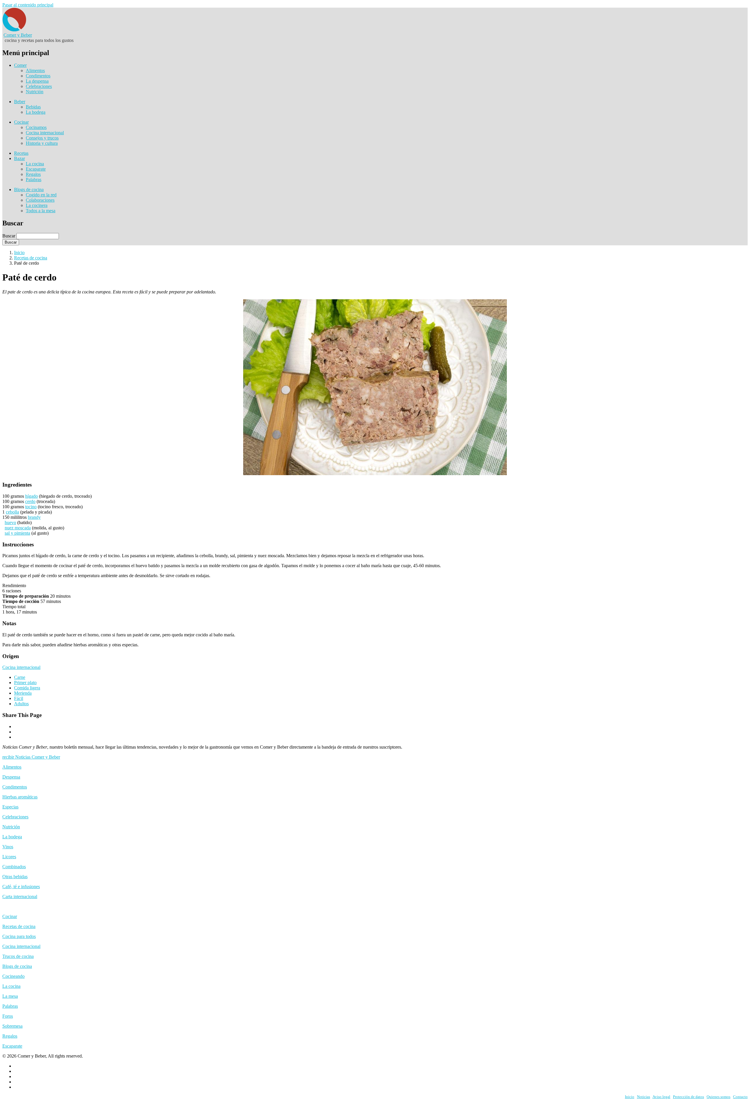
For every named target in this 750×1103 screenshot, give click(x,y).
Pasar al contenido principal (27, 4)
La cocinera (36, 205)
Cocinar (21, 122)
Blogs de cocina (29, 189)
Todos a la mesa (40, 210)
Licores (9, 856)
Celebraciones (39, 86)
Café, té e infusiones (21, 886)
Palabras (33, 179)
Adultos (21, 703)
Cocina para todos (19, 936)
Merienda (23, 693)
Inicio (19, 252)
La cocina (35, 163)
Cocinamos (36, 127)
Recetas (21, 153)
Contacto (740, 1096)
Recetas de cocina (30, 257)
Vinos (7, 846)
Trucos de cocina (18, 956)
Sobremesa (12, 1026)
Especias (10, 806)
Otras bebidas (15, 876)
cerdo (30, 501)
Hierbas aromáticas (20, 796)
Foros (7, 1016)
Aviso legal (661, 1096)
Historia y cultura (42, 143)
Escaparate (36, 168)
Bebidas (33, 106)
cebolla (12, 511)
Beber (19, 101)
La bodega (35, 112)
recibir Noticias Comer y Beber (31, 756)
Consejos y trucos (42, 137)
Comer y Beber (18, 35)
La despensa (37, 81)
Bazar (19, 158)
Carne (19, 677)
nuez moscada (18, 527)
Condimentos (38, 75)
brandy (34, 517)
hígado (31, 496)
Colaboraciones (40, 200)
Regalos (33, 174)
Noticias (643, 1096)
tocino (31, 506)
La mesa (10, 996)
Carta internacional (19, 896)
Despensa (11, 776)
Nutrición (34, 91)
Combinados (14, 866)
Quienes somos (718, 1096)
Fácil (18, 698)
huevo (10, 522)
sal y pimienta (17, 533)
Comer (20, 65)
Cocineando (13, 976)
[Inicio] (14, 29)
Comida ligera (27, 687)
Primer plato (25, 682)
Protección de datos (688, 1096)
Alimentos (35, 70)
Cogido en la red (41, 194)
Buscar (8, 235)
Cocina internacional (45, 132)
